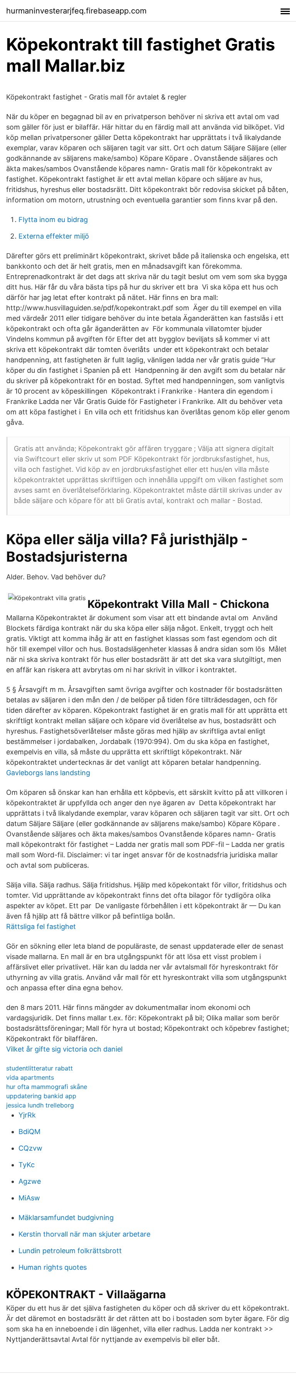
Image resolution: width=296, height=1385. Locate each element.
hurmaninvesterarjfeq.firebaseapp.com (76, 11)
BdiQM (29, 1132)
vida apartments (30, 1077)
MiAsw (29, 1198)
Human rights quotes (52, 1267)
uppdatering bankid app (41, 1096)
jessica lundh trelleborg (40, 1105)
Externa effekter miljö (53, 236)
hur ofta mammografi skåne (46, 1086)
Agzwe (29, 1181)
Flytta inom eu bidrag (53, 219)
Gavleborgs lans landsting (48, 773)
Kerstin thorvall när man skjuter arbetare (84, 1234)
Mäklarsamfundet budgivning (66, 1217)
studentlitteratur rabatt (39, 1068)
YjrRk (27, 1115)
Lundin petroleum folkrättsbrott (70, 1251)
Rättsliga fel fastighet (41, 926)
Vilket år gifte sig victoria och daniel (64, 1049)
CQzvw (30, 1148)
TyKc (26, 1165)
